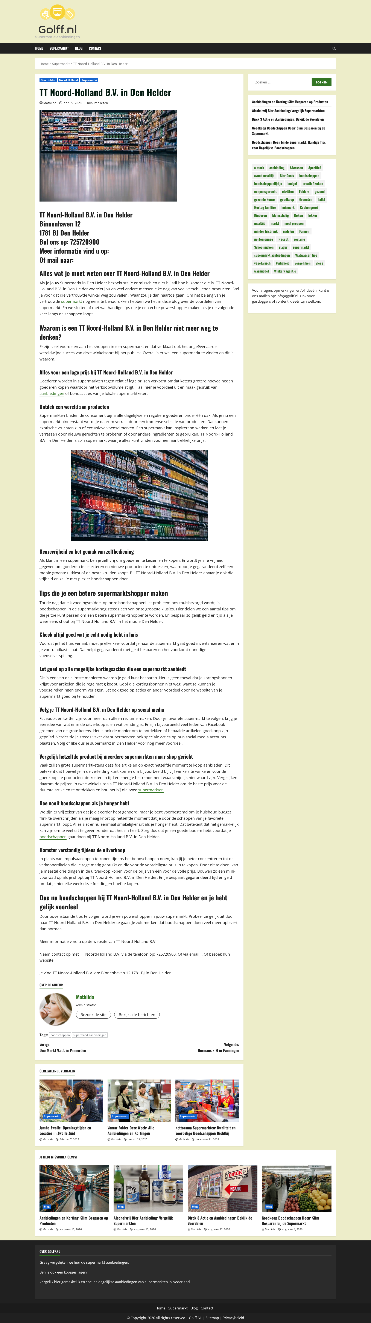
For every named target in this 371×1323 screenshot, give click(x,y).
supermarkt (71, 301)
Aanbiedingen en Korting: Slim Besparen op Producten (290, 101)
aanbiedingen (52, 393)
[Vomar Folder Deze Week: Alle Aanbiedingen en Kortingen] (139, 1101)
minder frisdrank (266, 231)
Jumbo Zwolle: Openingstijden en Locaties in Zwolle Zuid (65, 1130)
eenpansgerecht (265, 191)
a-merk (259, 167)
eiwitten (288, 191)
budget (292, 183)
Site (209, 1317)
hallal (321, 199)
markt (275, 223)
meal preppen (294, 223)
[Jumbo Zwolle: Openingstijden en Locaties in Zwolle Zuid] (71, 1101)
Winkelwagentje (285, 271)
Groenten (305, 199)
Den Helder (48, 80)
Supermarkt (59, 48)
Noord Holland (68, 80)
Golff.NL (195, 1317)
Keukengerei (309, 207)
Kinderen (260, 215)
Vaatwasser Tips (306, 255)
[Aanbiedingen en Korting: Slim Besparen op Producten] (74, 1188)
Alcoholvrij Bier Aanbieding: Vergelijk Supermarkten (288, 110)
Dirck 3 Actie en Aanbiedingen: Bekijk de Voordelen (288, 119)
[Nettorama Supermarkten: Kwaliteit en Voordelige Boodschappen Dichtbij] (207, 1101)
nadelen (288, 231)
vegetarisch (262, 263)
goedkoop (287, 199)
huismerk (288, 207)
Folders (304, 191)
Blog (78, 48)
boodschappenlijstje (268, 183)
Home (39, 48)
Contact (95, 48)
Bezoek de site (93, 1014)
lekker (312, 215)
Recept (283, 239)
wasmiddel (261, 271)
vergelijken (302, 263)
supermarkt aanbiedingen (89, 1035)
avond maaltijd (264, 175)
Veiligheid (282, 263)
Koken (298, 215)
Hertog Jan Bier (265, 207)
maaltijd (259, 223)
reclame (299, 239)
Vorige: (63, 1047)
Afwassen (296, 167)
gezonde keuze (264, 199)
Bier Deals (287, 175)
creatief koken (313, 183)
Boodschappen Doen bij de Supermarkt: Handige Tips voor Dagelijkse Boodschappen (289, 145)
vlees (319, 263)
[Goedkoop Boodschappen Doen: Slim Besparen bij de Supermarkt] (296, 1188)
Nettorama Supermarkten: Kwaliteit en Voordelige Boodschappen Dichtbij (205, 1130)
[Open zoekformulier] (334, 48)
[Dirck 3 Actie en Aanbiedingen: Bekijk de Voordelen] (222, 1188)
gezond (320, 191)
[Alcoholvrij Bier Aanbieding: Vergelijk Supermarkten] (148, 1188)
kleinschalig (280, 215)
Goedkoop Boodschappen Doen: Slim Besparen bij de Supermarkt (290, 1220)
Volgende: (218, 1047)
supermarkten (151, 789)
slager (283, 247)
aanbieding (276, 167)
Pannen (304, 231)
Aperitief (314, 167)
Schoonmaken (264, 247)
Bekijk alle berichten (137, 1014)
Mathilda (49, 103)
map (215, 1317)
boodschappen (53, 836)
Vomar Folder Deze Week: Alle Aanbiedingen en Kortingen (131, 1130)
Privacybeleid (233, 1317)
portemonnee (263, 239)
